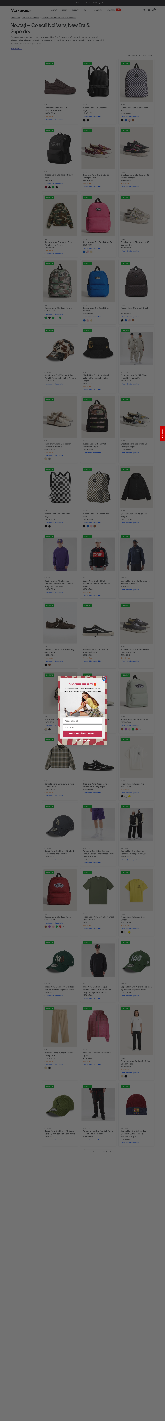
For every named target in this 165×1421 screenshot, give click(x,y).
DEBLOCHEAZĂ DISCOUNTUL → (82, 733)
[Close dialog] (104, 679)
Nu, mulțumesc (82, 740)
